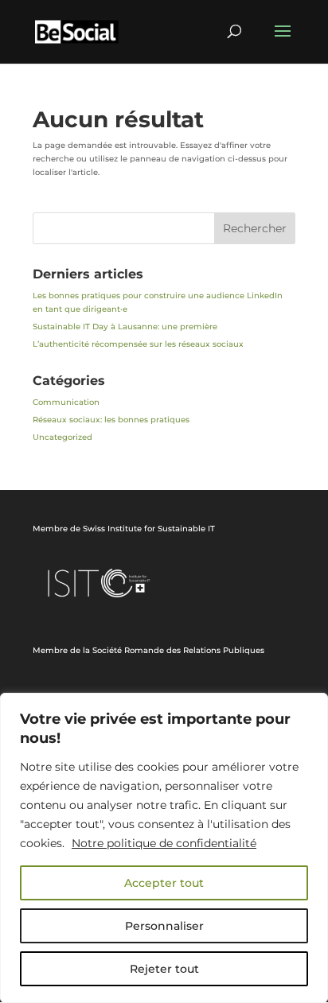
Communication (66, 402)
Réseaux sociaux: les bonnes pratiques (111, 419)
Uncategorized (62, 437)
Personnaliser (164, 926)
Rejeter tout (164, 969)
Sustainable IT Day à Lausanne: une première (125, 326)
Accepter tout (164, 883)
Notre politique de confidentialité (164, 843)
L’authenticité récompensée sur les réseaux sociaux (138, 344)
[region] (164, 848)
